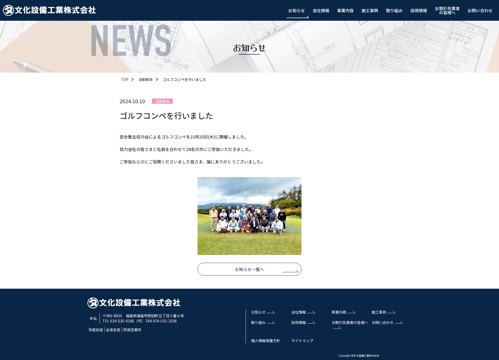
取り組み (394, 10)
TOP (124, 79)
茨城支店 (95, 329)
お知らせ (296, 10)
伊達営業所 (132, 329)
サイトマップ (302, 340)
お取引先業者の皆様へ (447, 10)
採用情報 (418, 10)
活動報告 (145, 79)
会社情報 (321, 10)
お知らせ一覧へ (249, 269)
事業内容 (345, 10)
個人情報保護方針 (265, 340)
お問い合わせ (480, 10)
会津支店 (113, 329)
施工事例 (370, 10)
